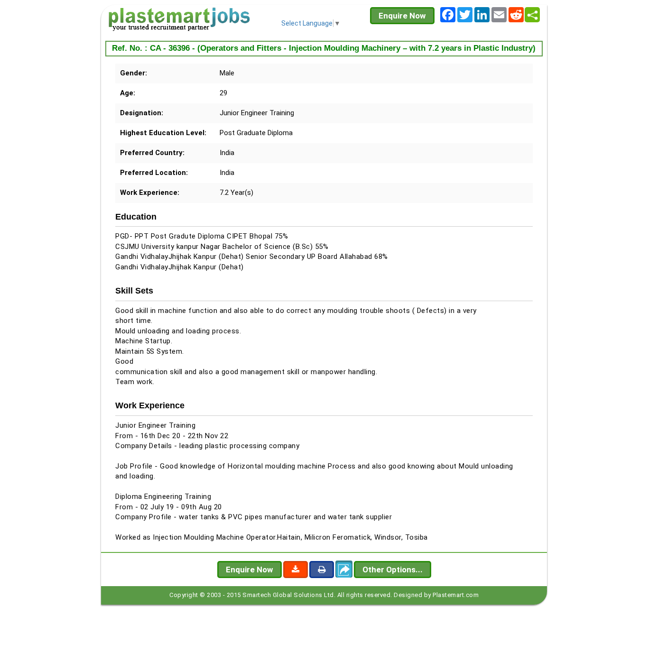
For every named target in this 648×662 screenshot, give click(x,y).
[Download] (295, 569)
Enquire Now (402, 15)
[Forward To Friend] (343, 569)
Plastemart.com (456, 594)
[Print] (321, 569)
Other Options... (392, 569)
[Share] (532, 14)
